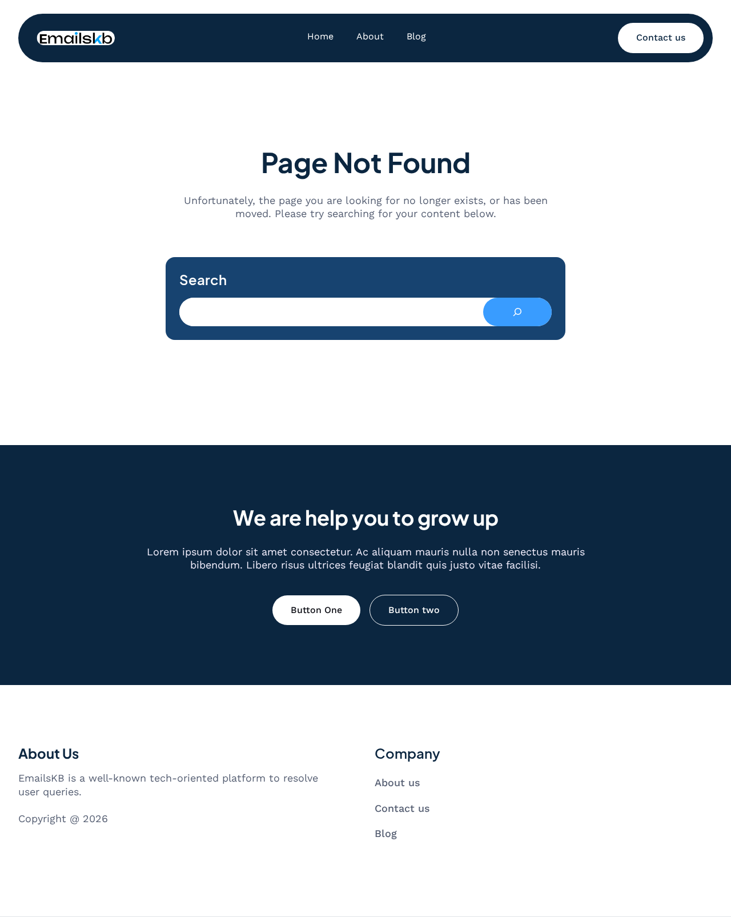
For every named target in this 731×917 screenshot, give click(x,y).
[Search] (517, 312)
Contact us (660, 37)
